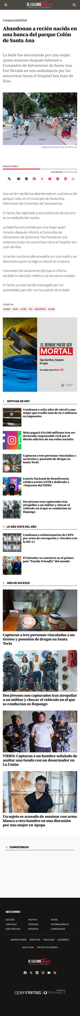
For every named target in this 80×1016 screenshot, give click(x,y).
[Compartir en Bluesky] (50, 178)
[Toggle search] (74, 4)
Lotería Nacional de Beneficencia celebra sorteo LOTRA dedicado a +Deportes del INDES (46, 482)
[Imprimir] (26, 178)
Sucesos (10, 919)
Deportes (33, 929)
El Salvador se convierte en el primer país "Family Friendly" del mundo (48, 559)
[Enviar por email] (19, 178)
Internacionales (60, 924)
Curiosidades (58, 929)
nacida (51, 309)
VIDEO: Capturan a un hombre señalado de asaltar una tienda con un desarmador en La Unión (40, 760)
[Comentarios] (10, 178)
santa (15, 309)
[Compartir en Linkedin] (65, 178)
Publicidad (49, 939)
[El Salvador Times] (40, 4)
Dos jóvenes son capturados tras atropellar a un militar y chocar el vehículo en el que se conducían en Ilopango (47, 507)
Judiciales (11, 924)
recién (23, 309)
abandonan (40, 309)
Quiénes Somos (19, 939)
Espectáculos (13, 929)
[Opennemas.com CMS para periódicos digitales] (40, 996)
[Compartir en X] (42, 178)
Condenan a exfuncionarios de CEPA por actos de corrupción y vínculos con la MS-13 (50, 538)
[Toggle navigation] (6, 4)
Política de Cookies (47, 947)
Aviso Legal (28, 947)
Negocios (33, 924)
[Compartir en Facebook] (34, 178)
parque (7, 309)
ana (31, 309)
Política (32, 919)
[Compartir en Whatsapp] (73, 178)
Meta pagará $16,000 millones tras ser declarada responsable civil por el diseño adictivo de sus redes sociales (49, 436)
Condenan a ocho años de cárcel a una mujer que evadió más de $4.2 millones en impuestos (50, 413)
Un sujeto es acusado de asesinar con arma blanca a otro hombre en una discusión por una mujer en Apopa (40, 821)
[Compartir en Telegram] (58, 178)
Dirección (35, 939)
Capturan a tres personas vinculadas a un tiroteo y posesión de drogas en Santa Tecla (49, 459)
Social (54, 919)
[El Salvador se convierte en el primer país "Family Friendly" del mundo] (12, 566)
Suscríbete (63, 939)
